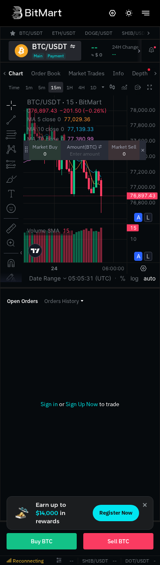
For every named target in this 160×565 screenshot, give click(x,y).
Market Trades (87, 73)
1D (93, 87)
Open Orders (22, 301)
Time (14, 87)
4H (81, 87)
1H (69, 87)
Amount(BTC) (82, 147)
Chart (16, 73)
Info (118, 73)
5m (41, 87)
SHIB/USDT (94, 561)
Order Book (45, 73)
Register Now (116, 512)
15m (56, 87)
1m (28, 87)
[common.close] (145, 505)
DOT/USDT (137, 561)
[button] (63, 301)
